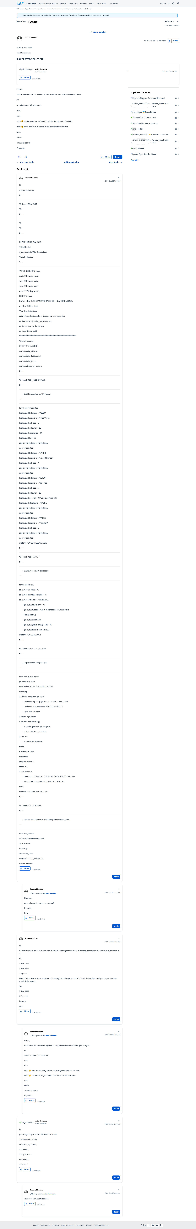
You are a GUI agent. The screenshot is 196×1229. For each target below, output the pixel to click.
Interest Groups (40, 9)
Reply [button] (117, 157)
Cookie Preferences (101, 1225)
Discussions (79, 9)
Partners (83, 3)
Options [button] (177, 21)
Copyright (55, 1225)
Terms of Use (45, 1225)
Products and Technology (48, 3)
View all (134, 160)
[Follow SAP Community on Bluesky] (153, 1225)
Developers (73, 3)
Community (31, 3)
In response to (44, 893)
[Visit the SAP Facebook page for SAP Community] (149, 1225)
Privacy (36, 1225)
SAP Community (22, 9)
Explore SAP (165, 3)
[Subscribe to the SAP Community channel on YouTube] (157, 1225)
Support (89, 1225)
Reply (116, 877)
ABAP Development (24, 53)
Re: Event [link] (88, 9)
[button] (170, 41)
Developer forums (76, 15)
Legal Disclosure (67, 1225)
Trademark (80, 1225)
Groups (63, 3)
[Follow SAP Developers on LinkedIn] (161, 1225)
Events (91, 3)
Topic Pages (113, 3)
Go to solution (99, 32)
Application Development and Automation (60, 9)
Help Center (101, 3)
